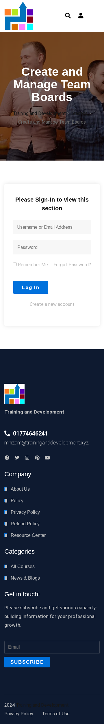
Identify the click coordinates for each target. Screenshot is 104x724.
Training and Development (42, 705)
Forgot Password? (72, 264)
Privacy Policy (25, 512)
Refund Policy (25, 523)
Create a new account (52, 304)
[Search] (68, 15)
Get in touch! (22, 594)
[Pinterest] (37, 457)
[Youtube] (47, 457)
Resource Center (28, 535)
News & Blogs (25, 578)
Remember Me (32, 264)
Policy (17, 500)
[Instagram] (27, 457)
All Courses (23, 566)
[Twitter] (17, 457)
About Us (20, 489)
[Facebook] (7, 457)
